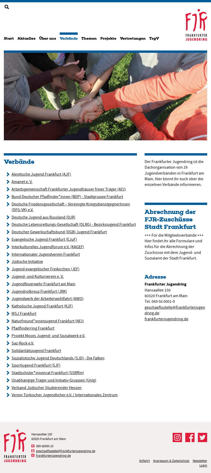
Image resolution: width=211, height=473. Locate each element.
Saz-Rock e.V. (23, 343)
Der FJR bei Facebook (190, 437)
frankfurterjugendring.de (166, 319)
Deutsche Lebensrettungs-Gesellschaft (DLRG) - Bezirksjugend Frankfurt (74, 224)
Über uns (47, 38)
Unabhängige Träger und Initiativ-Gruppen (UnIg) (54, 380)
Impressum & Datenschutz (171, 461)
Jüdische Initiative (27, 261)
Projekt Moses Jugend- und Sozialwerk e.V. (48, 335)
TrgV (154, 38)
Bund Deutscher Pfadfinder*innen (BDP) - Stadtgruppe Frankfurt (67, 196)
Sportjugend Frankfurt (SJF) (36, 365)
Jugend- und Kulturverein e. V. (38, 276)
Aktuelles (26, 38)
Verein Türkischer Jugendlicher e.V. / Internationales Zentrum (65, 395)
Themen (89, 38)
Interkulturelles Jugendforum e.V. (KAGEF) (48, 247)
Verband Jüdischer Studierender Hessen (47, 387)
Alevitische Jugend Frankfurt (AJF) (41, 174)
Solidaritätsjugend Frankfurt (36, 350)
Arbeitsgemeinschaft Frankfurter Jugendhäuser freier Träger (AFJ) (69, 189)
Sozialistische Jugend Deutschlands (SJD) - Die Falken (58, 358)
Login (203, 465)
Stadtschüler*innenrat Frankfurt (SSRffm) (48, 372)
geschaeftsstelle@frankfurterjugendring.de (65, 451)
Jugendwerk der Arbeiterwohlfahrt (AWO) (48, 298)
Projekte (108, 38)
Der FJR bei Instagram (177, 437)
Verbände (69, 38)
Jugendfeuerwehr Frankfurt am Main (43, 284)
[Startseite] (196, 25)
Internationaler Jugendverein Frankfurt (46, 254)
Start (9, 38)
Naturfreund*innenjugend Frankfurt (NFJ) (48, 321)
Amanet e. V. (22, 181)
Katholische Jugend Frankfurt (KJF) (42, 306)
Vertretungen (133, 38)
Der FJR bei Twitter (202, 437)
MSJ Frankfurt (24, 313)
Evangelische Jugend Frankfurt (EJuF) (44, 239)
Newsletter (200, 461)
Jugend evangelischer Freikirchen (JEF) (46, 269)
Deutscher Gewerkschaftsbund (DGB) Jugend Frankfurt (59, 232)
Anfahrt (144, 461)
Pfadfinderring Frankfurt (33, 328)
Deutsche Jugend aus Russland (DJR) (43, 217)
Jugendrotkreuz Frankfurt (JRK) (39, 291)
